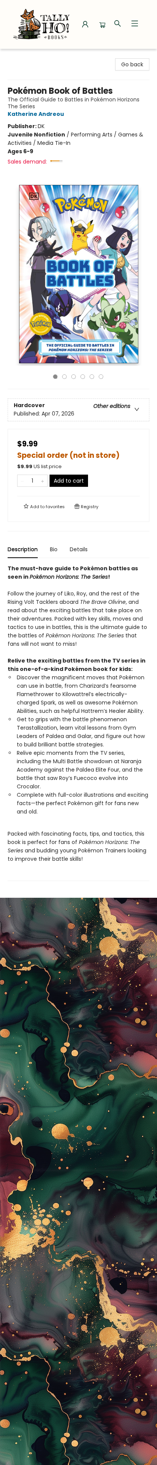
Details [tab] (79, 549)
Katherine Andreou (36, 114)
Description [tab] (23, 549)
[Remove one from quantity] (22, 481)
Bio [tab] (54, 549)
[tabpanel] (78, 722)
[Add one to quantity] (42, 481)
